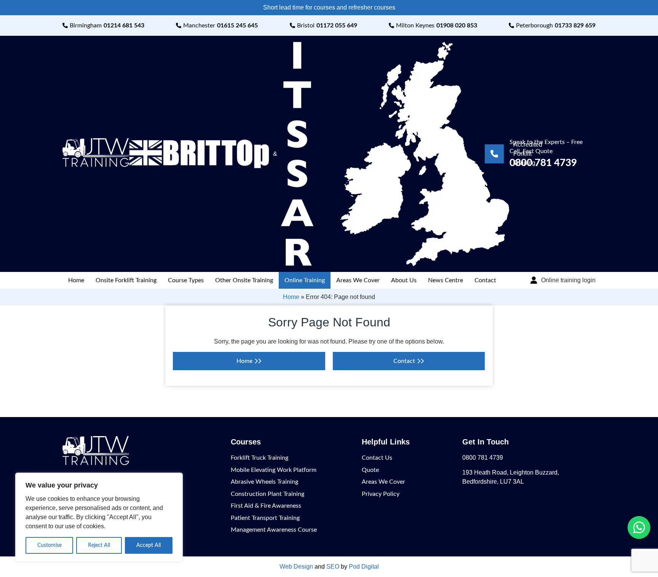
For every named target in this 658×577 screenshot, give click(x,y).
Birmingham (107, 25)
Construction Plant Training (267, 494)
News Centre (445, 280)
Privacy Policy (380, 494)
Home (76, 280)
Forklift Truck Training (259, 458)
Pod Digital (364, 566)
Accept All (148, 545)
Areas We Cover (358, 280)
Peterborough (556, 25)
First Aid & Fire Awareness (266, 506)
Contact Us (377, 458)
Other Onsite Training (244, 280)
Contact (485, 280)
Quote (370, 470)
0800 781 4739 (482, 457)
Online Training (304, 280)
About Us (404, 280)
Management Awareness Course (274, 530)
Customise (49, 545)
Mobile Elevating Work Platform (273, 470)
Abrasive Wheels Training (264, 482)
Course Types (186, 280)
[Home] (95, 165)
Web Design (296, 566)
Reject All (99, 545)
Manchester (220, 25)
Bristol (327, 25)
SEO (332, 566)
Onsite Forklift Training (126, 280)
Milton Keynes (436, 25)
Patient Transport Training (265, 518)
